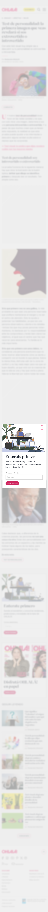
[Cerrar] (42, 427)
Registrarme (12, 483)
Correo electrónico (13, 473)
